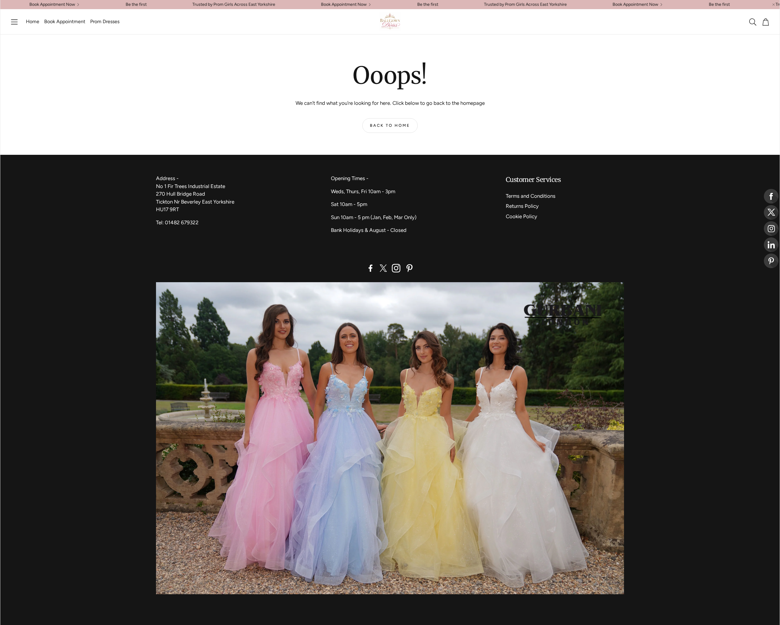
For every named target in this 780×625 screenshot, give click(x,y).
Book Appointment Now (305, 4)
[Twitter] (383, 268)
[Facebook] (370, 268)
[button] (14, 22)
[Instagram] (396, 268)
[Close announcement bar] (773, 4)
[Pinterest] (409, 268)
